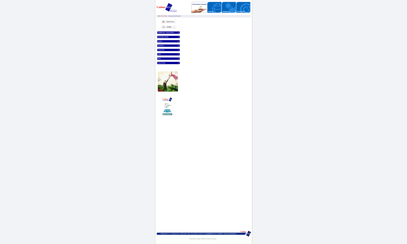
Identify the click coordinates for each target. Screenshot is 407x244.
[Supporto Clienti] (171, 21)
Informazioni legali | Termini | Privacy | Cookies (203, 239)
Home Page (164, 16)
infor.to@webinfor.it (231, 233)
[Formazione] (243, 7)
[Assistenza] (229, 7)
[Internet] (214, 7)
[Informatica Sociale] (199, 7)
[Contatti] (171, 27)
